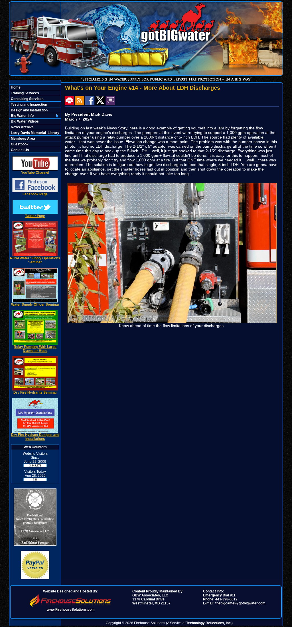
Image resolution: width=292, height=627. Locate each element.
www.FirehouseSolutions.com (71, 610)
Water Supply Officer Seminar (35, 305)
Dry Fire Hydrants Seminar (35, 392)
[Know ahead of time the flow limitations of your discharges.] (172, 322)
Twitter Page (35, 216)
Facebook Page (35, 194)
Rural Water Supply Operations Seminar (35, 260)
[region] (35, 119)
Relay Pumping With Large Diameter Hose (35, 349)
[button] (32, 116)
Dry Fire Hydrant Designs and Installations (35, 437)
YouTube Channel (35, 173)
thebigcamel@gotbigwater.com (240, 603)
